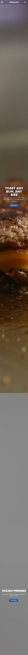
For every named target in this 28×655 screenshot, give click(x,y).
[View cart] (25, 2)
